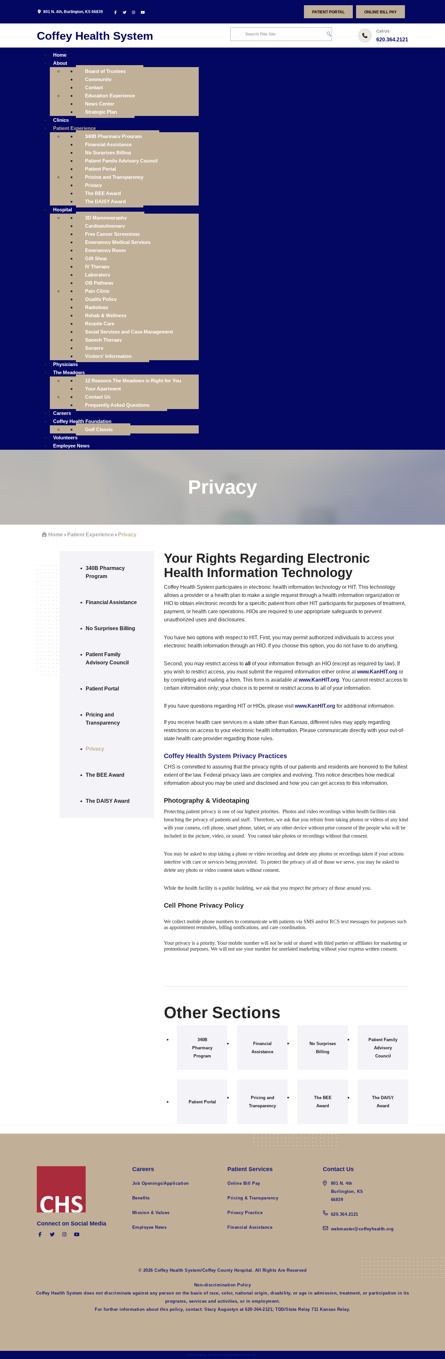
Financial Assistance (249, 1227)
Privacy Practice (245, 1212)
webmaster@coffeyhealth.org (362, 1228)
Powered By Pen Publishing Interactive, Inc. (223, 1355)
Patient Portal (328, 12)
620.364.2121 (392, 39)
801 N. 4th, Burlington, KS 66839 (73, 11)
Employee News (149, 1227)
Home (55, 534)
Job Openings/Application (160, 1183)
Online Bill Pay (380, 12)
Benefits (141, 1198)
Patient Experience (90, 534)
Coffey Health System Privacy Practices (225, 755)
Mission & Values (151, 1212)
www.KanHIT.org (377, 671)
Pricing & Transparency (252, 1198)
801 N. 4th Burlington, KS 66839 (347, 1191)
